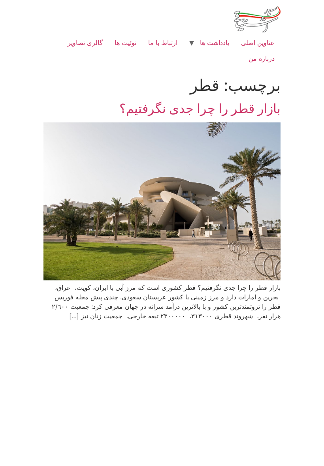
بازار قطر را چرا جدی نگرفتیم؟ (200, 108)
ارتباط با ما (162, 43)
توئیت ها (125, 43)
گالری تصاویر (85, 43)
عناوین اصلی (258, 43)
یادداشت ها (214, 43)
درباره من (262, 58)
